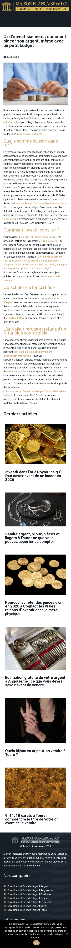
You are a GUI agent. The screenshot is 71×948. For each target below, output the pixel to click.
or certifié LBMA (14, 318)
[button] (35, 17)
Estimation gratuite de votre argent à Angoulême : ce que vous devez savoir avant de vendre (35, 681)
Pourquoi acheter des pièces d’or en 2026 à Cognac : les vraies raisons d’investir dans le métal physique (33, 608)
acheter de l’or (11, 122)
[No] (66, 933)
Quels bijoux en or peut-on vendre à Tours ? (35, 753)
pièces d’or (9, 219)
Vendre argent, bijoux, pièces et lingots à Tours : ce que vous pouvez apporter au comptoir (32, 538)
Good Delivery (49, 241)
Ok (36, 942)
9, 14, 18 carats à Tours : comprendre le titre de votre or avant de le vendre (31, 819)
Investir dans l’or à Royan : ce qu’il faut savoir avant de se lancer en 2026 (33, 476)
